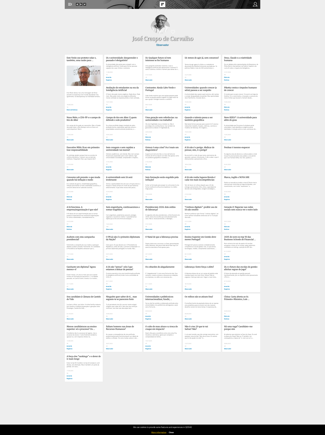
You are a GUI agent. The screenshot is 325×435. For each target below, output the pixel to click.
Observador (162, 44)
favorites (155, 5)
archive (169, 5)
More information (158, 432)
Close (171, 432)
